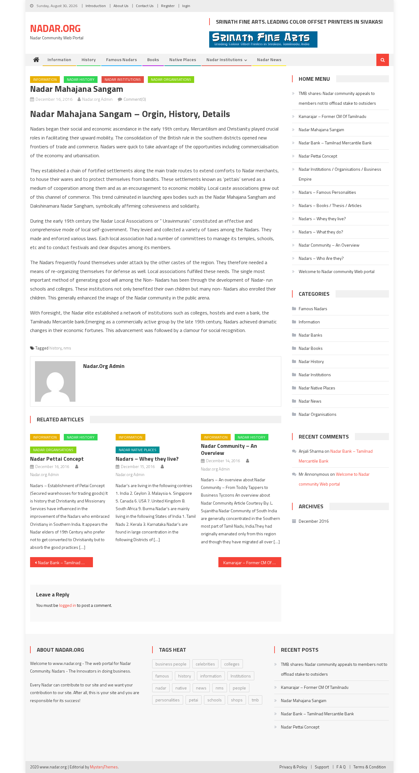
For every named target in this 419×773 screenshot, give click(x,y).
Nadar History (80, 79)
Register (168, 6)
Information (59, 59)
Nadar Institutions (224, 59)
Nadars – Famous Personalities (327, 192)
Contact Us (144, 6)
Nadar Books (311, 348)
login (186, 6)
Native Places (182, 59)
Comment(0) (135, 99)
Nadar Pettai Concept (57, 459)
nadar (161, 688)
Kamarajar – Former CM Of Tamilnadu (252, 562)
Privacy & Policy (293, 767)
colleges (232, 664)
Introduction (96, 6)
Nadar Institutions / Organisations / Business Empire (340, 174)
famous (162, 676)
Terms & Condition (369, 767)
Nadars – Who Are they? (321, 258)
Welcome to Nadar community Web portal (337, 271)
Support (322, 767)
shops (237, 700)
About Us (120, 6)
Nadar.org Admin (97, 99)
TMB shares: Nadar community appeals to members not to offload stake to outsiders (337, 98)
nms (67, 348)
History (89, 59)
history (55, 348)
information (210, 676)
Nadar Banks (310, 335)
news (201, 688)
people (239, 688)
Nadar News (269, 59)
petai (193, 700)
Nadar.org (55, 28)
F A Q (341, 767)
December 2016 (314, 521)
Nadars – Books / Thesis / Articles (330, 205)
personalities (168, 700)
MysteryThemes (104, 767)
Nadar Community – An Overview (229, 449)
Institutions (241, 676)
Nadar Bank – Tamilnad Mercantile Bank (65, 562)
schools (214, 700)
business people (171, 664)
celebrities (205, 664)
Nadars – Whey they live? (147, 459)
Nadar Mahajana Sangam (321, 129)
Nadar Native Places (137, 450)
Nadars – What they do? (321, 231)
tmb (255, 700)
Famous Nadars (121, 59)
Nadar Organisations (171, 79)
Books (153, 59)
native (181, 688)
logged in (67, 605)
